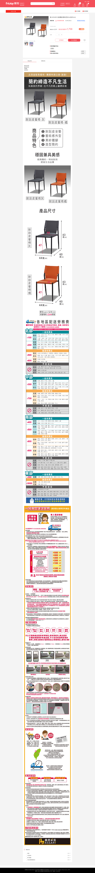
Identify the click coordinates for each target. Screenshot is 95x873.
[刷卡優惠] (77, 11)
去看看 (82, 51)
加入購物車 (74, 40)
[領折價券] (85, 11)
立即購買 (61, 40)
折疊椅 (52, 48)
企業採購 (62, 3)
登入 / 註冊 (87, 1)
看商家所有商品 (81, 20)
